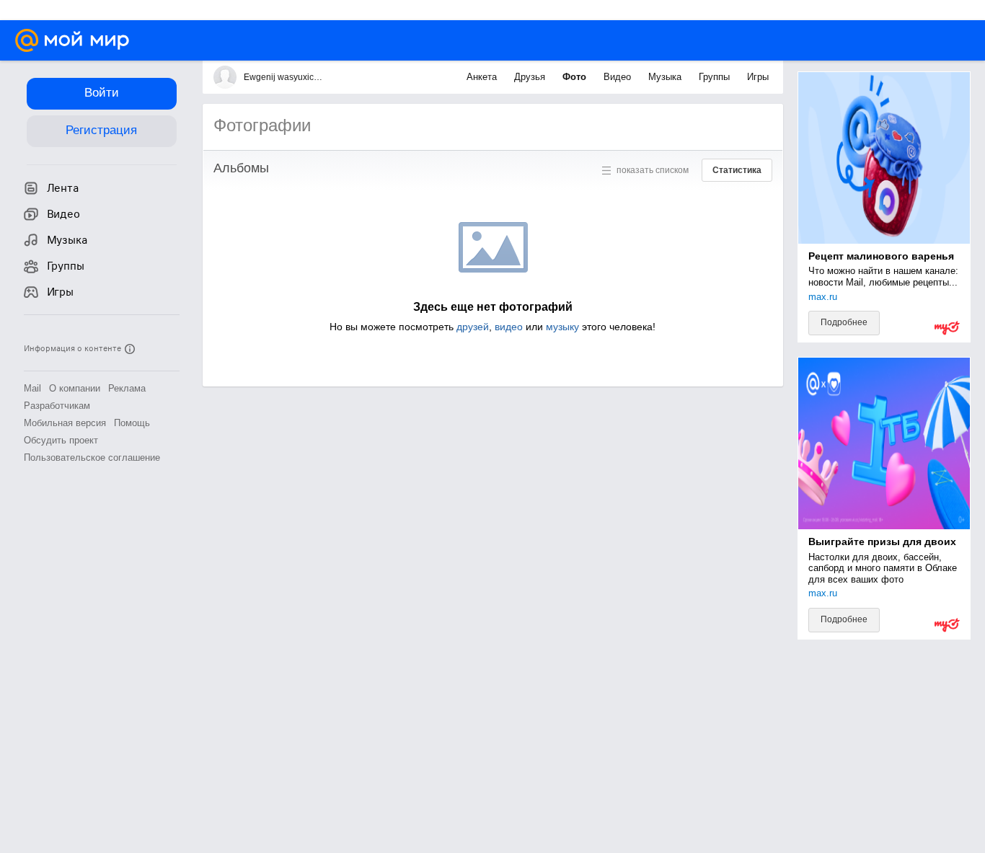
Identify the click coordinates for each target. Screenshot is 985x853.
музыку (562, 326)
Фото (575, 76)
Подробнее (844, 322)
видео (509, 326)
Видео (619, 76)
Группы (716, 76)
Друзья (531, 76)
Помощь (132, 422)
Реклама (127, 388)
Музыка (666, 76)
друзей (472, 326)
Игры (758, 76)
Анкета (483, 76)
